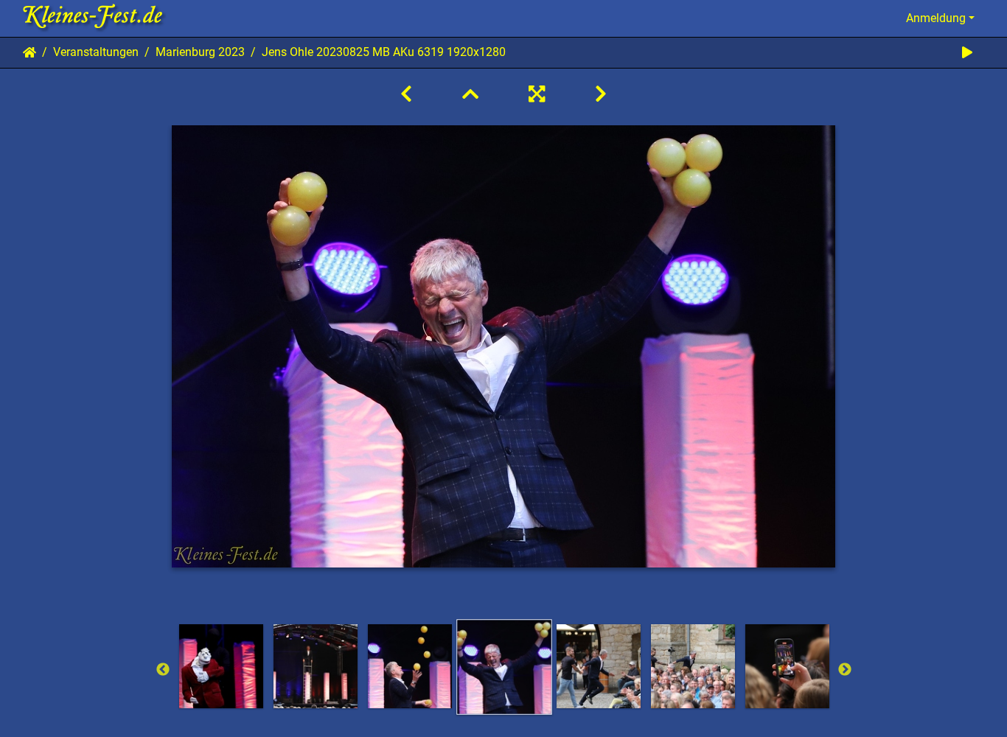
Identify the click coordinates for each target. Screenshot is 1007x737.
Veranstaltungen (96, 52)
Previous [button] (163, 670)
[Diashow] (967, 53)
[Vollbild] (536, 94)
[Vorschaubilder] (470, 94)
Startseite (29, 52)
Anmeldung (936, 18)
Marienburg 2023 (200, 52)
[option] (221, 666)
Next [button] (844, 670)
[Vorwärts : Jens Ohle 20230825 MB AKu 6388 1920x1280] (600, 94)
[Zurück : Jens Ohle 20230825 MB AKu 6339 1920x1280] (406, 94)
